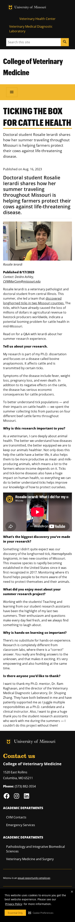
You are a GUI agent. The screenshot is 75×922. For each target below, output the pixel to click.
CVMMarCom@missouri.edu (22, 281)
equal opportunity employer (34, 878)
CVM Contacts (16, 817)
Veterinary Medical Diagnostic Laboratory (30, 28)
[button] (41, 913)
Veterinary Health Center (37, 19)
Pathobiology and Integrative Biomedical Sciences (35, 848)
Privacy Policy (13, 904)
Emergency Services (20, 825)
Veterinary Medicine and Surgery (30, 859)
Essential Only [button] (15, 912)
